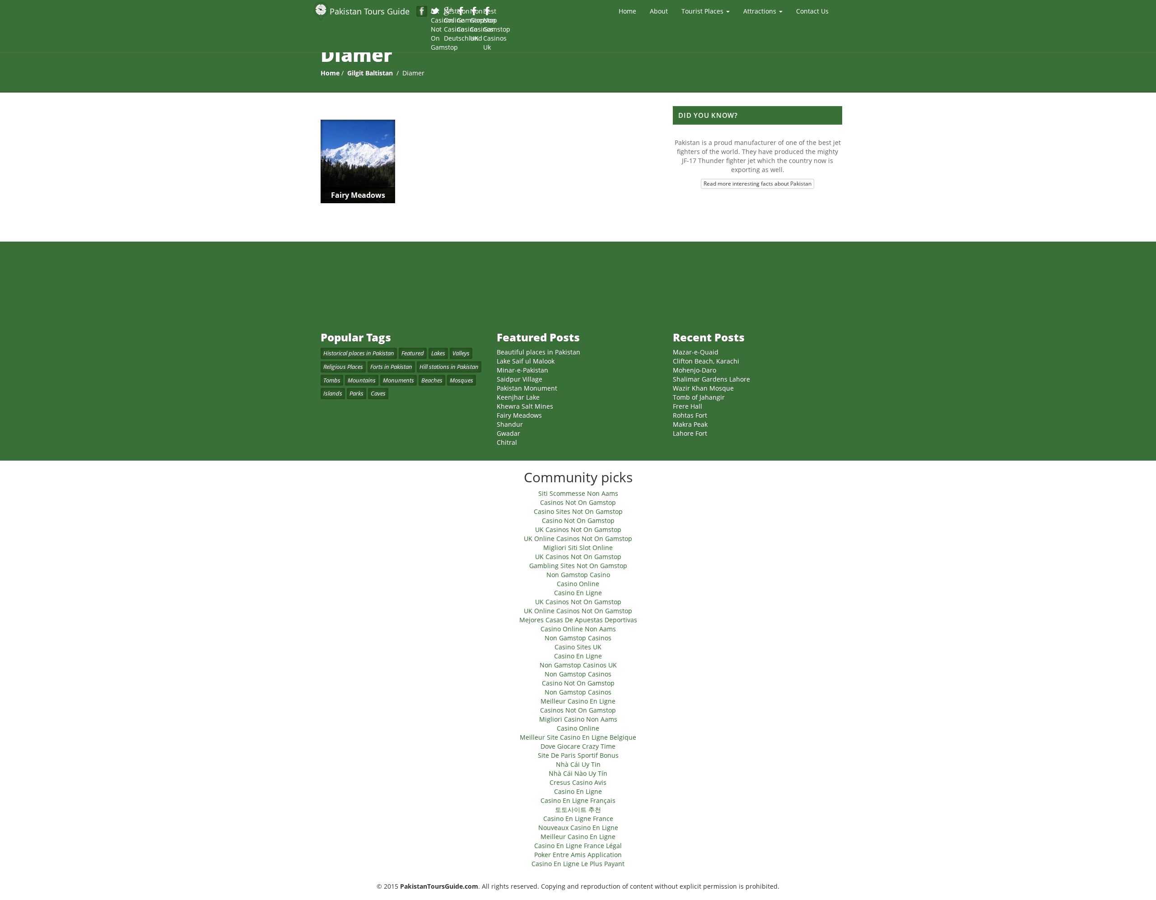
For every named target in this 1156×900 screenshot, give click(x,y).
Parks (357, 393)
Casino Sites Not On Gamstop (578, 511)
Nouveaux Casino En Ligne (578, 827)
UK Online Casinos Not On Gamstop (578, 538)
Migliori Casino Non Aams (578, 719)
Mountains (362, 380)
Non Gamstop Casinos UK (475, 12)
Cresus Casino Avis (578, 782)
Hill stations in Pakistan (449, 367)
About (659, 11)
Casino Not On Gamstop (578, 520)
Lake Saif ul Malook (526, 361)
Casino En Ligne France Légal (578, 845)
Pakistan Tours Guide (370, 11)
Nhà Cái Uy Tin (578, 764)
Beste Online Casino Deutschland (448, 12)
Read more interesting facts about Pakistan (757, 183)
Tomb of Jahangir (699, 397)
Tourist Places (703, 11)
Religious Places (343, 367)
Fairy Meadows (519, 415)
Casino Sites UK (578, 647)
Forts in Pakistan (391, 367)
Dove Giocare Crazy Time (578, 746)
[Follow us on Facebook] (421, 11)
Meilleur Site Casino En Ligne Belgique (578, 737)
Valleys (461, 353)
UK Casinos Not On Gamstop (435, 12)
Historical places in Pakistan (358, 353)
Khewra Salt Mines (525, 406)
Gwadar (508, 433)
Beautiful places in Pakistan (538, 352)
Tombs (331, 380)
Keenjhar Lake (518, 397)
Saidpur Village (519, 379)
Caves (378, 393)
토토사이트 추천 (578, 809)
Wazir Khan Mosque (703, 388)
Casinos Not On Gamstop (578, 502)
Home (627, 11)
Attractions (760, 11)
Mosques (461, 380)
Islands (332, 393)
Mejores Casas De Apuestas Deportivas (578, 620)
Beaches (432, 380)
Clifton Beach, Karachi (706, 361)
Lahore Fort (690, 433)
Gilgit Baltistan (370, 73)
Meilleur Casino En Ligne (578, 701)
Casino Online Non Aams (578, 629)
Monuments (398, 380)
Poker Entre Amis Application (578, 854)
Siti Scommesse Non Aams (578, 493)
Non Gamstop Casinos (578, 638)
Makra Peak (690, 424)
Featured (412, 353)
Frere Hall (687, 406)
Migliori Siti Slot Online (578, 547)
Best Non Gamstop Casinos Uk (488, 12)
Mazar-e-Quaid (695, 352)
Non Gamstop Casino (461, 12)
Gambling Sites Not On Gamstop (578, 565)
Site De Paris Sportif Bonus (578, 755)
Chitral (507, 442)
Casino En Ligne (578, 592)
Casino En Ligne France (578, 818)
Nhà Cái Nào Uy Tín (578, 773)
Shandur (510, 424)
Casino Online (578, 583)
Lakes (438, 353)
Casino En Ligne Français (578, 800)
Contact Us (812, 11)
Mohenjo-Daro (694, 370)
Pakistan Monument (527, 388)
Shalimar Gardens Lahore (711, 379)
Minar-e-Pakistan (522, 370)
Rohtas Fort (690, 415)
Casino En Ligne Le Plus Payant (578, 863)
